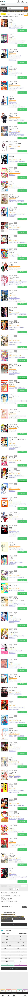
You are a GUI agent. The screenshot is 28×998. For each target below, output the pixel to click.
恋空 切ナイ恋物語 (13, 730)
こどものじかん (12, 772)
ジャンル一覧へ (23, 933)
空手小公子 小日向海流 (14, 470)
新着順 (9, 14)
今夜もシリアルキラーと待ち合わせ (14, 11)
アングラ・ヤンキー (21, 945)
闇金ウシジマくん (13, 115)
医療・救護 (20, 955)
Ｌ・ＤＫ (11, 337)
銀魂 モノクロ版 (12, 614)
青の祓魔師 (11, 156)
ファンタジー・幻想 (13, 106)
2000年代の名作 (19, 27)
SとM (10, 309)
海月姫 (10, 646)
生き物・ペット (21, 951)
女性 (21, 939)
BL (7, 964)
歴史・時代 (7, 958)
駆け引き (11, 242)
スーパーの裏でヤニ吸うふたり (19, 918)
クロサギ (11, 689)
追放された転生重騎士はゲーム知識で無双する (10, 916)
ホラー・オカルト (20, 948)
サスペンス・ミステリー (7, 942)
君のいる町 (11, 572)
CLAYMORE (11, 661)
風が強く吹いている (13, 426)
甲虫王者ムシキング (13, 744)
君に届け (11, 557)
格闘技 (10, 475)
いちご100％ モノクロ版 (14, 209)
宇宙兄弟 (11, 264)
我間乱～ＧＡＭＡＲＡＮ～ (15, 514)
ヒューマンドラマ (7, 951)
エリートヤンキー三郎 (14, 322)
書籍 (7, 961)
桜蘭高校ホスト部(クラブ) (14, 382)
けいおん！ (11, 702)
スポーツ (19, 73)
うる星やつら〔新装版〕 (14, 277)
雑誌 (21, 958)
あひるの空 (11, 183)
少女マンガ (11, 342)
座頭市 (10, 870)
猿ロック (11, 840)
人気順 (3, 14)
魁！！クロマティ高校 (14, 813)
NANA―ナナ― (12, 36)
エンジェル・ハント (13, 352)
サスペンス (11, 694)
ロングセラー (11, 25)
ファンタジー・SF (21, 942)
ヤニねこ (10, 918)
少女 (7, 939)
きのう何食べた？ (13, 544)
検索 (26, 8)
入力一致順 (21, 14)
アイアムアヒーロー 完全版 (15, 143)
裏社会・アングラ (12, 120)
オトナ (20, 964)
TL (20, 961)
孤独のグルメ (12, 759)
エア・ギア (11, 292)
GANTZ (10, 527)
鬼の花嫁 (22, 916)
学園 (23, 214)
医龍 (10, 224)
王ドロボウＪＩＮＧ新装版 (15, 365)
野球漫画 (11, 400)
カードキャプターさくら (14, 411)
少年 (7, 936)
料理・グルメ (20, 88)
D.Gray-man (11, 98)
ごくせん (11, 785)
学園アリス (11, 499)
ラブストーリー (12, 42)
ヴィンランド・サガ (13, 128)
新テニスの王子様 (13, 68)
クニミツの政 (12, 630)
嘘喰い (10, 237)
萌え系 (10, 417)
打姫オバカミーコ (13, 251)
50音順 (15, 14)
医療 (10, 229)
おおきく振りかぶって (14, 396)
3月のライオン (12, 855)
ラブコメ (19, 214)
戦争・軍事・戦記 (12, 135)
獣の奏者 (11, 717)
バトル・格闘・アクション (14, 105)
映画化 (10, 56)
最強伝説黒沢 (12, 800)
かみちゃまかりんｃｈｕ (14, 457)
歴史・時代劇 (11, 27)
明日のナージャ (12, 169)
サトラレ (11, 827)
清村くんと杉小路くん (14, 585)
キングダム (11, 21)
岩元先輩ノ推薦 (4, 918)
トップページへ (14, 924)
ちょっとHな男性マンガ (13, 314)
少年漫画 (11, 269)
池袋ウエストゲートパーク (15, 196)
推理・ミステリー (21, 603)
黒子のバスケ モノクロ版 (14, 676)
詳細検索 (3, 8)
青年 (21, 936)
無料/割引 (8, 990)
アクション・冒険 (7, 945)
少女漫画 (11, 562)
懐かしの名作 (11, 282)
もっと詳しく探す (14, 968)
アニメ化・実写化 (19, 25)
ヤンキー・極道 (21, 327)
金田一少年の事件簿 (13, 598)
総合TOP (3, 990)
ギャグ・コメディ (12, 88)
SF (16, 282)
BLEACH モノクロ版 (13, 51)
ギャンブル (16, 242)
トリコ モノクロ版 (13, 83)
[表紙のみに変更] (25, 14)
